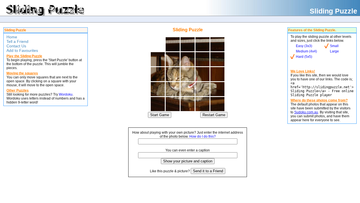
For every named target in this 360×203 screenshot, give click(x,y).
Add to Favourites (22, 50)
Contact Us (16, 46)
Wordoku (66, 94)
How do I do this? (202, 136)
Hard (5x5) (304, 57)
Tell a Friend (17, 41)
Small (334, 46)
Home (11, 37)
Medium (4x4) (306, 51)
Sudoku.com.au (306, 112)
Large (334, 51)
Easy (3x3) (304, 46)
